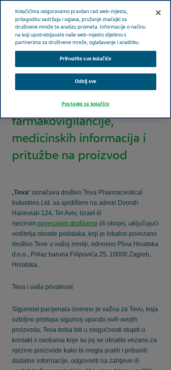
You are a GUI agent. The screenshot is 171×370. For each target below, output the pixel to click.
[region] (85, 59)
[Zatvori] (158, 12)
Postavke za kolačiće (85, 104)
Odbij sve (85, 81)
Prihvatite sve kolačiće (85, 59)
